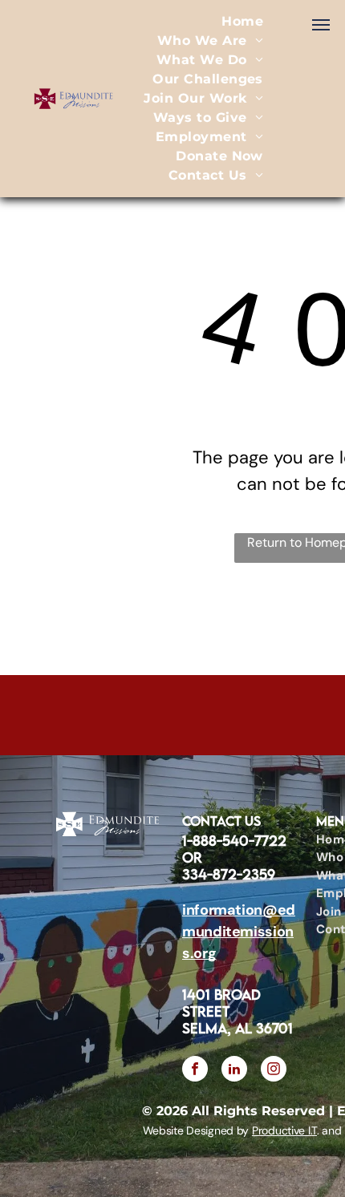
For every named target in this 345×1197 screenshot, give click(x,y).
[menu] (321, 25)
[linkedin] (234, 1071)
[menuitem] (242, 21)
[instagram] (273, 1071)
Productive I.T (284, 1130)
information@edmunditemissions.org (238, 931)
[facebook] (195, 1071)
